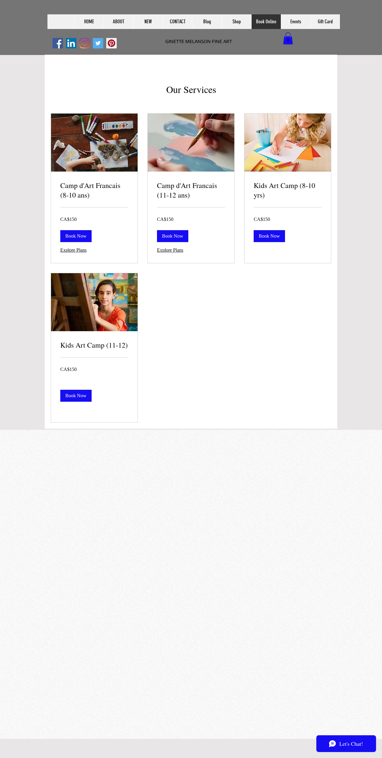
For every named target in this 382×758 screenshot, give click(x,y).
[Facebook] (58, 43)
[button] (118, 21)
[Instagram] (84, 43)
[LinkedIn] (71, 43)
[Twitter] (98, 43)
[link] (94, 190)
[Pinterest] (111, 43)
